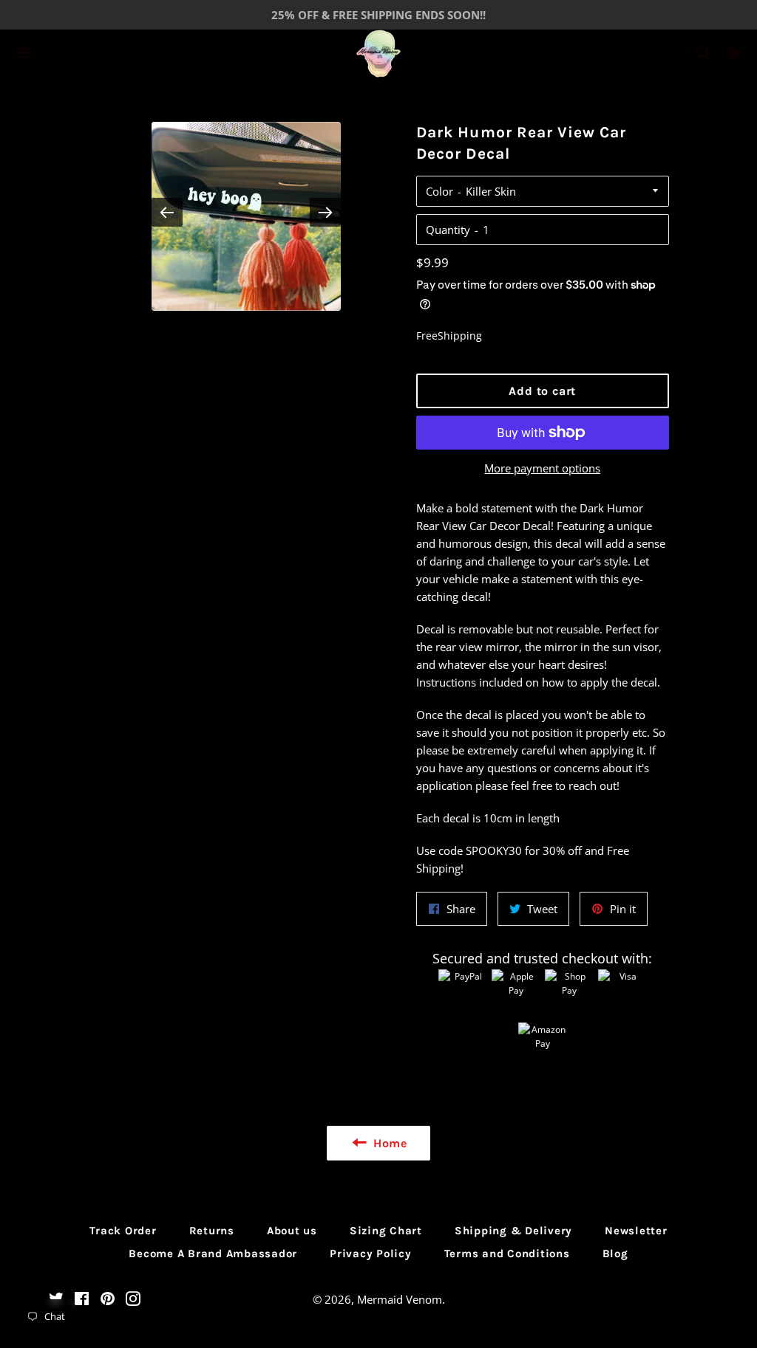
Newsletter (636, 1230)
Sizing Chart (386, 1230)
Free (427, 336)
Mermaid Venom (399, 1299)
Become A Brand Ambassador (213, 1253)
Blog (615, 1253)
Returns (211, 1230)
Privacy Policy (371, 1253)
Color (439, 191)
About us (292, 1230)
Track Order (122, 1230)
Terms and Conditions (507, 1253)
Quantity (448, 229)
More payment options (542, 468)
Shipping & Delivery (513, 1230)
